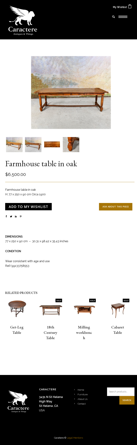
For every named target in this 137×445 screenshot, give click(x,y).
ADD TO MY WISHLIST (28, 206)
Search (127, 400)
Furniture (83, 394)
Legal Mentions (75, 437)
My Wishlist (120, 7)
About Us (82, 399)
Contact (82, 403)
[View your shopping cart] (130, 7)
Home (81, 390)
